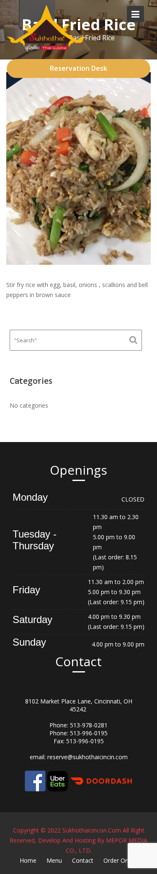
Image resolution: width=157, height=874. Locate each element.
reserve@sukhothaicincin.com (87, 757)
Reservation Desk (78, 68)
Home (28, 860)
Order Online (120, 860)
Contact (82, 860)
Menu (54, 860)
